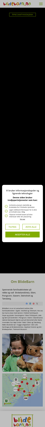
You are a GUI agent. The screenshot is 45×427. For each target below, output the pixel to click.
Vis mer (22, 219)
